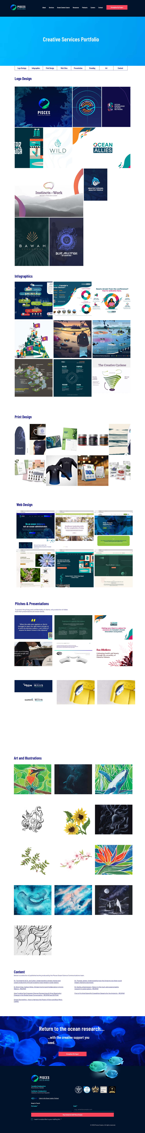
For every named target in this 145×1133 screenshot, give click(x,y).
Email (75, 1106)
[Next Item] (126, 455)
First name (34, 1106)
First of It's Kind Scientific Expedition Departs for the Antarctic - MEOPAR (99, 993)
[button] (44, 7)
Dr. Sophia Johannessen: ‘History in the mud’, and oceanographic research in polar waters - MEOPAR (96, 988)
